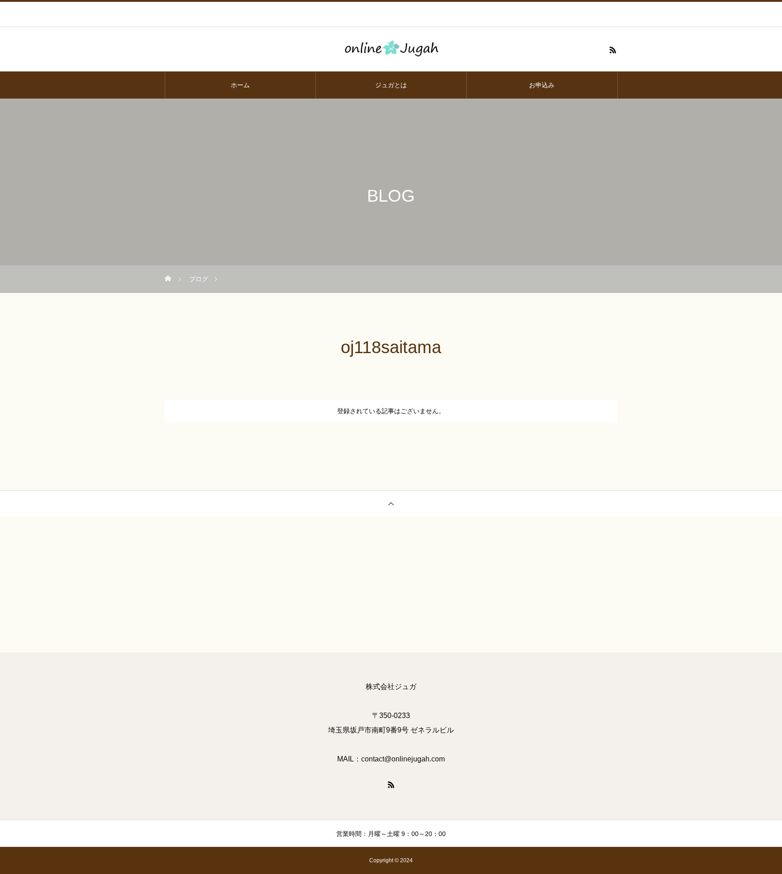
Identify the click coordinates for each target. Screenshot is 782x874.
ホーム (240, 85)
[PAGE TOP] (391, 503)
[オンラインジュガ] (391, 50)
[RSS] (612, 49)
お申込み (541, 85)
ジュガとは (391, 85)
